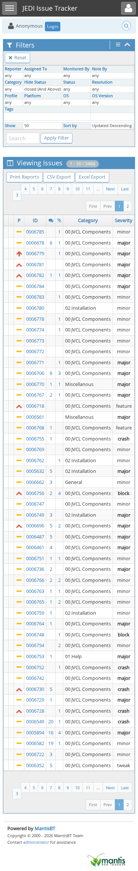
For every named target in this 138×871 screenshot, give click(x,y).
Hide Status (35, 82)
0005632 (35, 471)
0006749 (35, 515)
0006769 (35, 449)
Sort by (70, 125)
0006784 (35, 286)
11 (88, 189)
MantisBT (45, 828)
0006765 (35, 601)
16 (50, 732)
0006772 (35, 351)
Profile (11, 95)
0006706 (35, 373)
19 (50, 743)
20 (50, 721)
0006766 (35, 580)
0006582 (35, 743)
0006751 (35, 558)
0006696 (35, 525)
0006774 (35, 329)
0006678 (35, 242)
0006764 (35, 623)
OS (66, 95)
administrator (36, 842)
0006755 (35, 438)
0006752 (35, 667)
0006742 (35, 678)
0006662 (35, 482)
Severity (123, 220)
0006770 (35, 384)
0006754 (35, 645)
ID (35, 220)
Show (10, 125)
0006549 (35, 721)
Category (13, 82)
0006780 (35, 308)
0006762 (35, 460)
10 (77, 189)
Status (69, 82)
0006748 (35, 634)
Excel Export (92, 176)
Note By (99, 68)
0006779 (35, 253)
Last (125, 189)
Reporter (13, 68)
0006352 (35, 765)
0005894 (35, 732)
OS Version (102, 95)
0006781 (35, 264)
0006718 (35, 406)
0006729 (35, 699)
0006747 (35, 504)
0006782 (35, 275)
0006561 (35, 417)
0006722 (35, 754)
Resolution (102, 82)
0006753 (35, 656)
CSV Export (59, 176)
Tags (9, 109)
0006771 (35, 362)
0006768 (35, 427)
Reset (19, 57)
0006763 (35, 591)
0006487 (35, 536)
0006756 (35, 493)
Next (110, 189)
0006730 (35, 689)
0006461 (35, 547)
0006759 (35, 613)
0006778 (35, 319)
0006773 (35, 340)
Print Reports (24, 176)
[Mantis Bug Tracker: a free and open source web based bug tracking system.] (106, 859)
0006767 (35, 394)
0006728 (35, 710)
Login (52, 26)
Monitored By (76, 68)
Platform (32, 95)
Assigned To (35, 68)
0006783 (35, 297)
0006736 (35, 569)
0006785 (35, 231)
